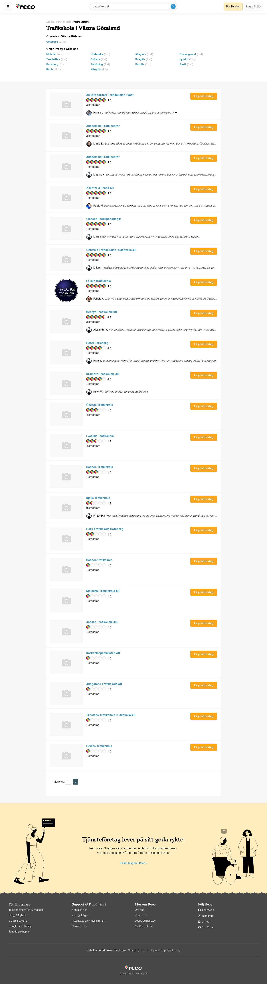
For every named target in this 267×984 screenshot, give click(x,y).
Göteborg (52, 41)
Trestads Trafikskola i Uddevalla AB (110, 715)
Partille (139, 64)
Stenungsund (188, 54)
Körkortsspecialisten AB (103, 653)
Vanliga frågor (80, 915)
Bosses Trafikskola (99, 467)
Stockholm (120, 950)
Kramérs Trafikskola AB (102, 374)
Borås (50, 69)
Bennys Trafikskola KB (101, 312)
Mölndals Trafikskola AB (103, 591)
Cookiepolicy (79, 926)
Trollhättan (53, 59)
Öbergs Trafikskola (99, 405)
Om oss (139, 909)
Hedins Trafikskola (99, 746)
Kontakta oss (79, 909)
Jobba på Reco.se (145, 920)
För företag (233, 6)
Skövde (95, 59)
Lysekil (184, 59)
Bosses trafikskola (99, 560)
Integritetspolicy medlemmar (88, 920)
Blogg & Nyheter (18, 915)
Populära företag (170, 950)
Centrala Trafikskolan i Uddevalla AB (111, 250)
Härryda (96, 69)
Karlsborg (52, 64)
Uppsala (154, 950)
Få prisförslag (203, 96)
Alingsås (140, 54)
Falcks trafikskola (98, 281)
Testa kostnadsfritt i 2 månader (26, 909)
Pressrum (140, 915)
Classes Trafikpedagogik (103, 219)
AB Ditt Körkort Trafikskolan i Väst (110, 95)
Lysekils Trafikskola (100, 436)
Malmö (144, 950)
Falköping (97, 64)
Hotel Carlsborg (97, 343)
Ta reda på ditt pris (19, 931)
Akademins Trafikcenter (103, 126)
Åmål (183, 64)
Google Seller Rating (20, 926)
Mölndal (51, 54)
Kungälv (140, 59)
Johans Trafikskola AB (101, 622)
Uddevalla (97, 54)
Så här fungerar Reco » (133, 863)
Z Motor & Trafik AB (100, 188)
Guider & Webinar (18, 920)
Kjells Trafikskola (98, 498)
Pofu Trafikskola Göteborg (104, 529)
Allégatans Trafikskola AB (104, 684)
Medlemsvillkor (143, 926)
